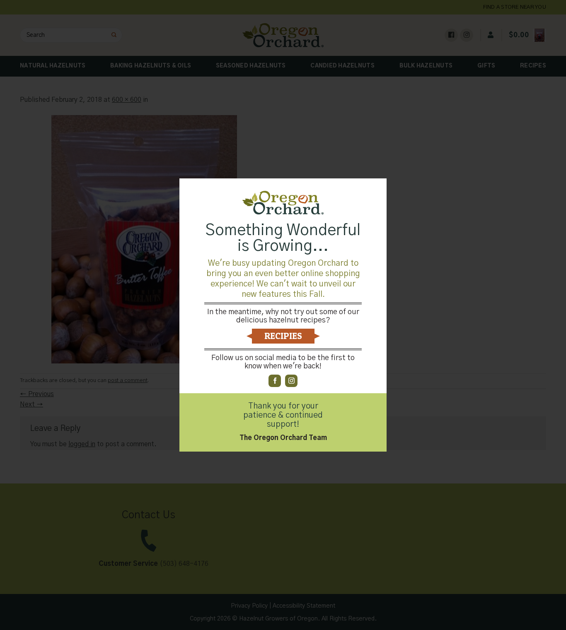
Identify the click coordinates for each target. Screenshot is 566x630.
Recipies (283, 335)
